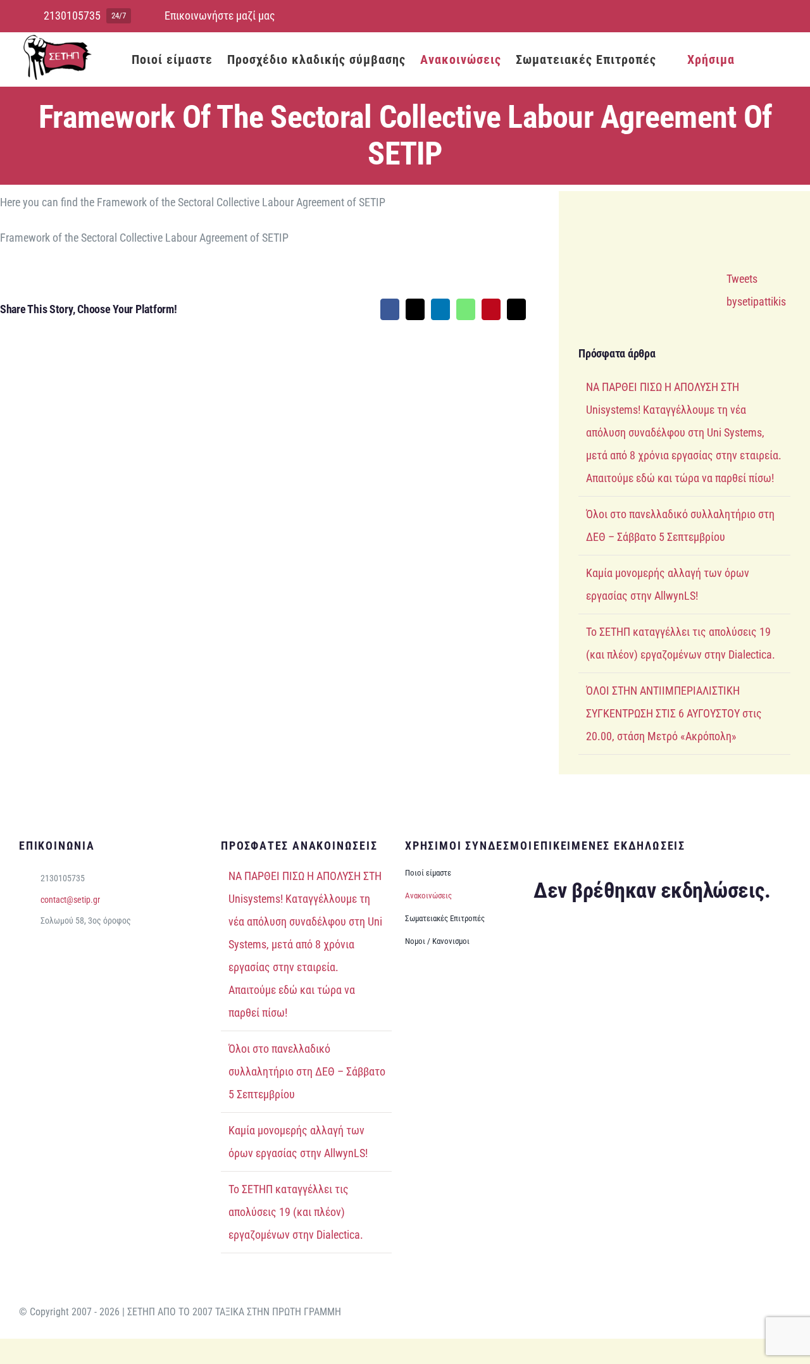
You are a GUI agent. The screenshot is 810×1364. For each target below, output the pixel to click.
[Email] (516, 309)
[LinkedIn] (440, 309)
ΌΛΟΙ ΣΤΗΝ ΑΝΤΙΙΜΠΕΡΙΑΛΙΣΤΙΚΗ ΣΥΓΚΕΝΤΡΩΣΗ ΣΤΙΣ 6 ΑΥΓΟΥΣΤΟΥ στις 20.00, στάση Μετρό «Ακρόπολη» (674, 713)
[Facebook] (389, 309)
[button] (771, 59)
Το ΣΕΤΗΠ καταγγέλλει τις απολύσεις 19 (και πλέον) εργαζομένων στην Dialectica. (295, 1211)
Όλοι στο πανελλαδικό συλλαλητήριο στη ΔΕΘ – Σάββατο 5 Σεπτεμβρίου (306, 1071)
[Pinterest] (491, 309)
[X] (415, 309)
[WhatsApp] (465, 309)
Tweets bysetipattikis (756, 290)
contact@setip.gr (70, 900)
